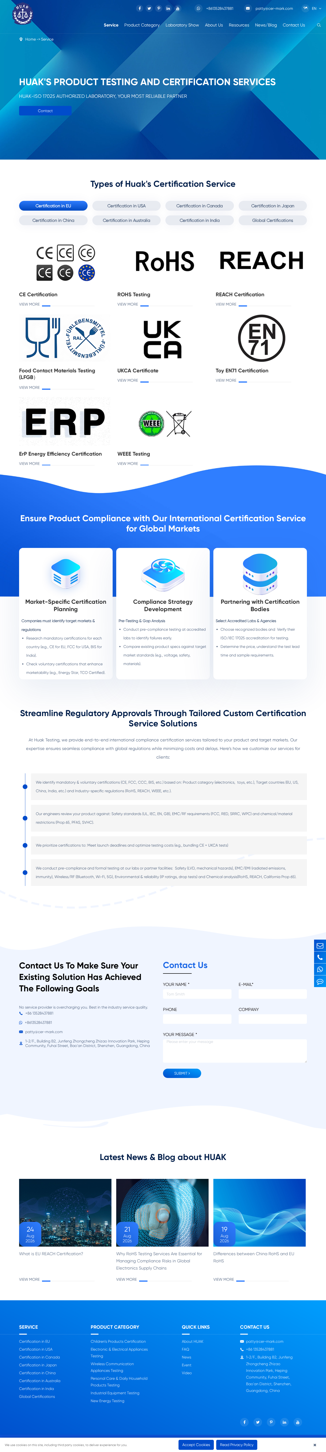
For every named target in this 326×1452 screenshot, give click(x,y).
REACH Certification (240, 294)
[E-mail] (320, 945)
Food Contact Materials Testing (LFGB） (57, 373)
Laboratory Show (182, 24)
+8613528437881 (219, 8)
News (186, 1357)
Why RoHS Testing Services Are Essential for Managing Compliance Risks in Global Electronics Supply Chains (159, 1260)
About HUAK (192, 1341)
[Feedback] (320, 981)
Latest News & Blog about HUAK (163, 1157)
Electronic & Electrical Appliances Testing (119, 1352)
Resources (239, 24)
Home (30, 39)
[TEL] (320, 957)
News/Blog (266, 24)
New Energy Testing (107, 1401)
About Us (214, 24)
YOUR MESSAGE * (180, 1034)
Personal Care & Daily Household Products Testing (119, 1381)
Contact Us (294, 24)
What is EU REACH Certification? (51, 1253)
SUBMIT (181, 1073)
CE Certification (38, 294)
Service (111, 25)
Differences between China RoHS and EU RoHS (253, 1257)
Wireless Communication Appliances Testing (112, 1367)
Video (187, 1373)
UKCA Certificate (137, 370)
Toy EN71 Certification (242, 370)
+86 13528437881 (36, 1013)
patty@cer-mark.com (269, 8)
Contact (45, 111)
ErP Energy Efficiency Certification (60, 454)
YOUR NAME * (176, 984)
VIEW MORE (29, 304)
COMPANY (249, 1009)
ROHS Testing (133, 294)
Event (186, 1365)
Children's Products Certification (118, 1341)
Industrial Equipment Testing (115, 1393)
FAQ (185, 1349)
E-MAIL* (246, 984)
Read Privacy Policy (236, 1444)
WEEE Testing (133, 454)
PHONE (170, 1009)
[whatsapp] (320, 969)
